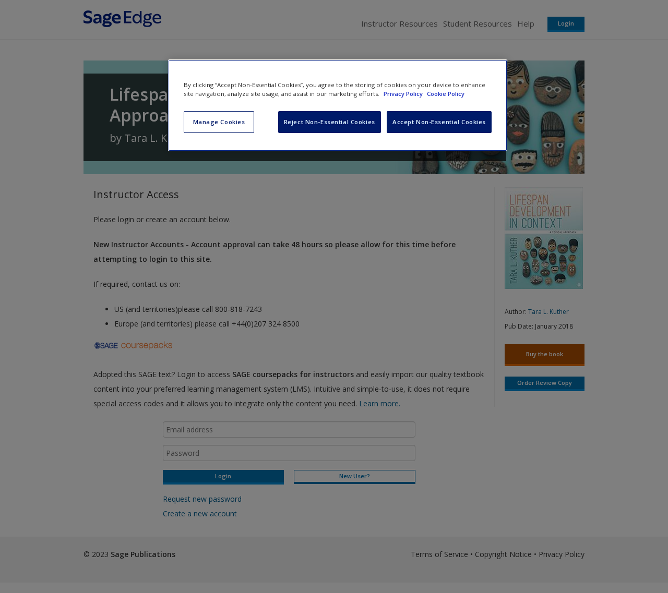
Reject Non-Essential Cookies (329, 122)
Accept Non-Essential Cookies (439, 122)
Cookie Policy (445, 94)
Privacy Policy (404, 94)
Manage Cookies (219, 122)
